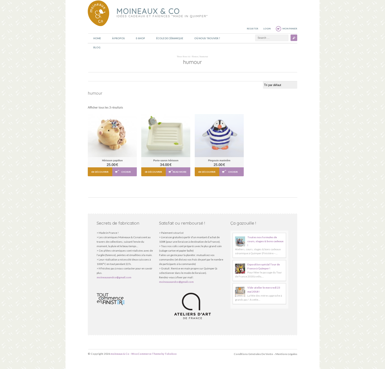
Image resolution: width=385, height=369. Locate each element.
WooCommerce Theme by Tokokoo (154, 353)
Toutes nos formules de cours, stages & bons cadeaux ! (265, 241)
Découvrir (102, 171)
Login (267, 28)
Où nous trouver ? (207, 38)
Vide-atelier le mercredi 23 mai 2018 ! (263, 289)
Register (252, 28)
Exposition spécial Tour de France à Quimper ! (263, 266)
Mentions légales (286, 354)
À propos (118, 38)
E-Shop (140, 38)
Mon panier (290, 28)
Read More (179, 171)
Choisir (126, 171)
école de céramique (169, 38)
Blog (96, 47)
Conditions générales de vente (253, 354)
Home (97, 38)
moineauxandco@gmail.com (114, 277)
